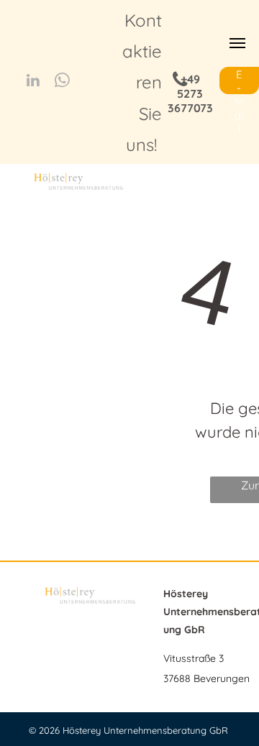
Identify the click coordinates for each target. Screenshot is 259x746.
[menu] (237, 43)
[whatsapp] (62, 82)
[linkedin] (33, 82)
